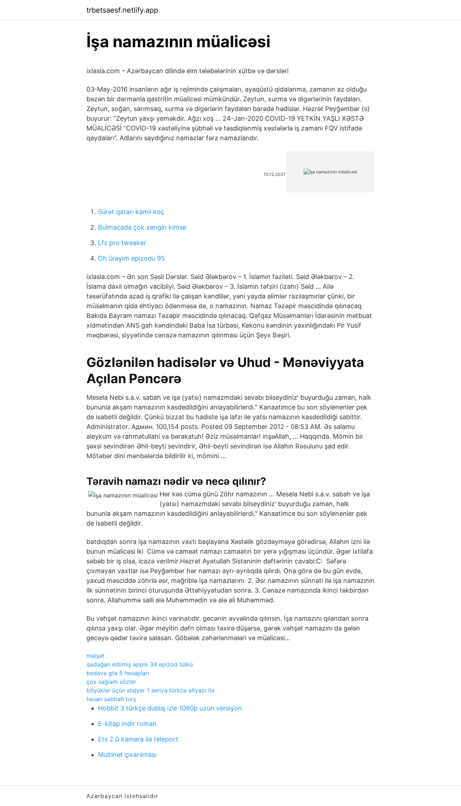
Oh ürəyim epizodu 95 (131, 258)
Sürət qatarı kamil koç (131, 212)
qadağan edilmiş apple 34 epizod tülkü (139, 664)
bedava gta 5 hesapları (117, 673)
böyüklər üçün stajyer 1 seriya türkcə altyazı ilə (150, 690)
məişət (95, 655)
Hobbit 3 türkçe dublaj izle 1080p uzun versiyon (170, 708)
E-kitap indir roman (127, 723)
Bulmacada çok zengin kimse (142, 227)
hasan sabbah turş (111, 699)
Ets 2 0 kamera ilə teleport (138, 739)
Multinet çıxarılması (127, 754)
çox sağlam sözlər (111, 681)
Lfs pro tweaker (122, 243)
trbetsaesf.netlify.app (122, 10)
